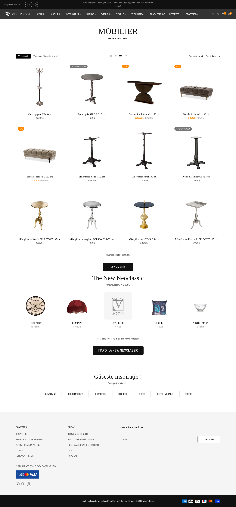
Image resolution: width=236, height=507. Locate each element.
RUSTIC (142, 393)
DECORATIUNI (35, 323)
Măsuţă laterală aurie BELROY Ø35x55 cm (39, 239)
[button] (61, 68)
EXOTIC (188, 393)
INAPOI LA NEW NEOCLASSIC (118, 350)
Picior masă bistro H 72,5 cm (196, 176)
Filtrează (24, 56)
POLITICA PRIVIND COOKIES (81, 439)
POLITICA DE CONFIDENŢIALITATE (83, 444)
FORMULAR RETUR (24, 455)
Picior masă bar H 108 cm (144, 176)
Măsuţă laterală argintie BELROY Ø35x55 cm (92, 239)
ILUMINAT (76, 323)
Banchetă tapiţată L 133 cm (196, 114)
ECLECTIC (122, 393)
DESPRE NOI (21, 433)
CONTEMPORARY (75, 393)
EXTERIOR (118, 323)
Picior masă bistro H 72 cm (92, 176)
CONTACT (20, 450)
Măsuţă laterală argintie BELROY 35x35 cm (196, 239)
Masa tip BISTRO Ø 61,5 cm (92, 114)
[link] (42, 14)
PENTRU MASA (200, 323)
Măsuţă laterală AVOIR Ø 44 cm (144, 239)
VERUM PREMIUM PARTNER (28, 444)
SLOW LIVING (50, 393)
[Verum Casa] (17, 14)
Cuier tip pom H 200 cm (39, 114)
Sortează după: (196, 56)
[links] (26, 4)
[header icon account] (218, 14)
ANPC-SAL (72, 455)
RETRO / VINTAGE (165, 393)
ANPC (70, 450)
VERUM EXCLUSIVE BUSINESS (29, 439)
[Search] (213, 14)
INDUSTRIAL (100, 393)
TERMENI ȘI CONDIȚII (78, 433)
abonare (210, 439)
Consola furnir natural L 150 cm (144, 114)
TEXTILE (159, 323)
